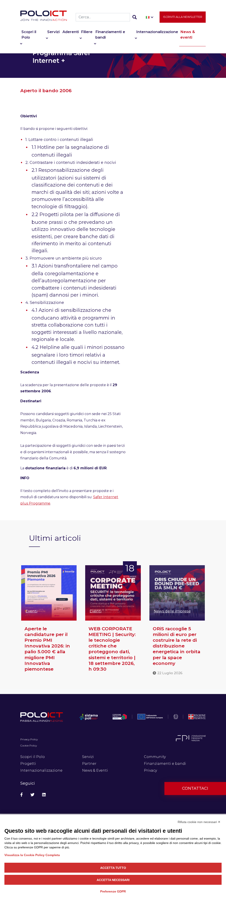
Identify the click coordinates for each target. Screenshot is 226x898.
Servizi (53, 32)
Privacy (150, 770)
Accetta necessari (113, 880)
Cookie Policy (28, 745)
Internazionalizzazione (157, 32)
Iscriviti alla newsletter (182, 17)
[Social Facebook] (21, 795)
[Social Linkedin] (44, 795)
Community (155, 757)
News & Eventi (95, 770)
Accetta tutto (113, 868)
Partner (89, 763)
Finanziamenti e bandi (110, 34)
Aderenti (70, 32)
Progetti (28, 763)
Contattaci (195, 788)
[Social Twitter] (32, 795)
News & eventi (187, 34)
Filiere (86, 32)
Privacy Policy (29, 739)
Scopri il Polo (28, 34)
